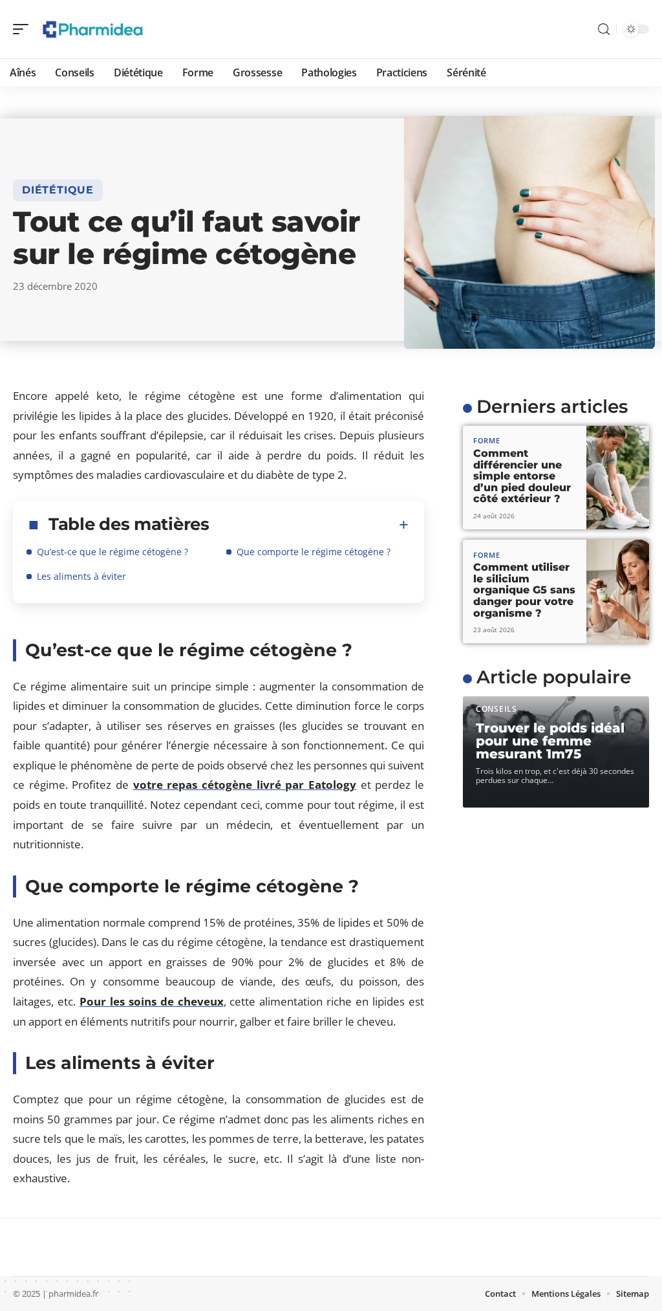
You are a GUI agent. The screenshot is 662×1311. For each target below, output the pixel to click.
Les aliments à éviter (81, 576)
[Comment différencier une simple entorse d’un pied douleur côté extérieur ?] (617, 477)
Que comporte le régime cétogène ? (313, 551)
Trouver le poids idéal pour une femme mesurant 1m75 (550, 741)
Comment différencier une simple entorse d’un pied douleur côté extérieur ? (522, 476)
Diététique (58, 190)
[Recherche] (604, 29)
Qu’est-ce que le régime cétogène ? (112, 551)
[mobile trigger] (24, 29)
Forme (486, 440)
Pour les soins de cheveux (152, 1001)
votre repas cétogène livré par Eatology (244, 784)
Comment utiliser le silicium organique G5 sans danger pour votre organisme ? (524, 590)
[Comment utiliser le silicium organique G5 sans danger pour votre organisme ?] (617, 591)
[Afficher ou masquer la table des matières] (309, 525)
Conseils (496, 708)
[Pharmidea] (93, 29)
